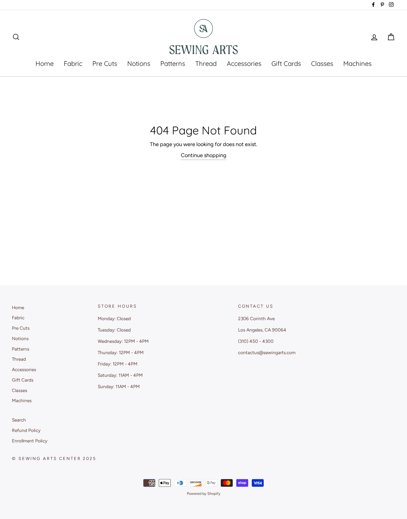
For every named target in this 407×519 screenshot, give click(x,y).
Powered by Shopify (203, 493)
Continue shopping (203, 155)
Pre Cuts (104, 63)
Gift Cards (286, 63)
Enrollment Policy (29, 441)
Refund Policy (26, 430)
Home (44, 63)
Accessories (244, 63)
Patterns (172, 63)
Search (19, 420)
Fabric (73, 63)
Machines (357, 63)
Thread (206, 63)
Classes (322, 63)
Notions (138, 63)
